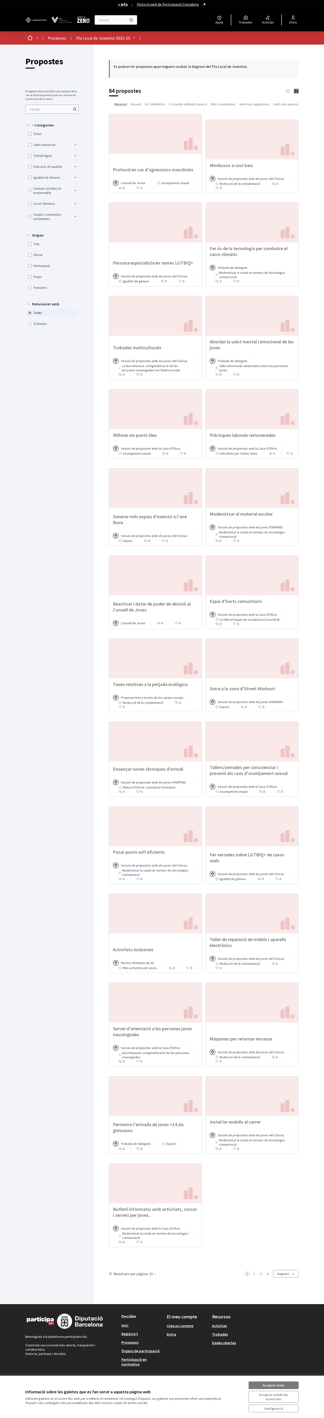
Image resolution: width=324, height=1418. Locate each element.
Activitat (219, 1325)
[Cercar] (131, 19)
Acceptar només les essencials (273, 1397)
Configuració (273, 1408)
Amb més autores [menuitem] (286, 104)
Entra (171, 1334)
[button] (40, 125)
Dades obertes (224, 1342)
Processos (57, 38)
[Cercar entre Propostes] (75, 109)
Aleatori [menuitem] (120, 104)
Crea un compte (180, 1325)
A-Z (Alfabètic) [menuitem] (155, 104)
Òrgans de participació (140, 1350)
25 (151, 1273)
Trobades (220, 1334)
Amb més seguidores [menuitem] (254, 104)
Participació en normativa (134, 1362)
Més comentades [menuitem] (223, 104)
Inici (124, 1325)
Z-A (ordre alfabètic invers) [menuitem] (188, 104)
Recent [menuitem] (136, 104)
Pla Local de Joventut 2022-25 (103, 38)
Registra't (129, 1333)
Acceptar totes (274, 1385)
